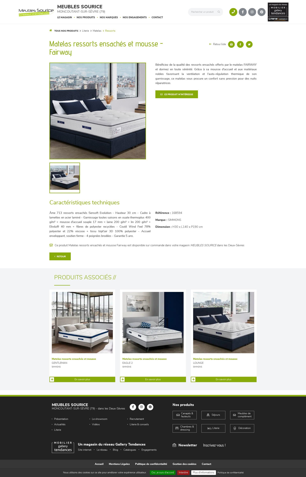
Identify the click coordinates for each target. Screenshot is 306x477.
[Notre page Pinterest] (262, 12)
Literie (57, 430)
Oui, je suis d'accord (162, 472)
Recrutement (137, 419)
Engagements (149, 450)
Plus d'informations (203, 472)
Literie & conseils (139, 424)
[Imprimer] (231, 44)
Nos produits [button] (86, 17)
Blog (115, 450)
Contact (157, 17)
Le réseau (102, 450)
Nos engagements (135, 17)
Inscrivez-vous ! (214, 445)
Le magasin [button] (64, 17)
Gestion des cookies (184, 464)
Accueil (99, 464)
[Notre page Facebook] (243, 12)
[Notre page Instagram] (252, 12)
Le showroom (99, 419)
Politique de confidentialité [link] (231, 473)
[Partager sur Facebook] (240, 44)
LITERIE (85, 31)
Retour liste (219, 44)
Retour (61, 257)
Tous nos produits (66, 31)
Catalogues (130, 450)
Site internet (84, 450)
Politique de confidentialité (151, 464)
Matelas (97, 31)
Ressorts (110, 31)
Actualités (60, 424)
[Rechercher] (219, 12)
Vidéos (96, 424)
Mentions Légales (119, 464)
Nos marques (109, 17)
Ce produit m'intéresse (178, 94)
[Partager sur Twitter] (249, 44)
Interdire (183, 472)
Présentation (61, 419)
